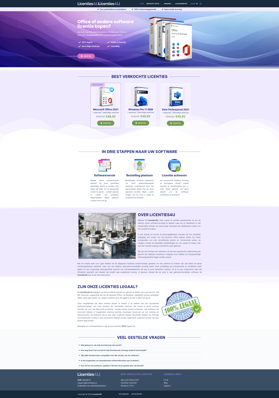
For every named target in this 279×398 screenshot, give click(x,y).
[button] (98, 85)
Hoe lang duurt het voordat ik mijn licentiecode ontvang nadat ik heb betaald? (113, 350)
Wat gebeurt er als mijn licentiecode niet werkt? (101, 345)
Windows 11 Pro (127, 386)
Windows (167, 3)
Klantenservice (181, 3)
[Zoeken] (200, 3)
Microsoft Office (152, 3)
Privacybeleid (136, 394)
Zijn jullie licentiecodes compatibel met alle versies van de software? (110, 355)
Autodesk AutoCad (128, 383)
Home (142, 3)
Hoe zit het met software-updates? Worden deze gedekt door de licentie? (112, 366)
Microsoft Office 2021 (130, 380)
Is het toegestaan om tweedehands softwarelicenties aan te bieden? (110, 360)
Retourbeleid (124, 394)
